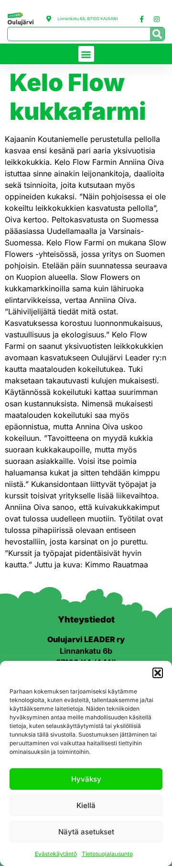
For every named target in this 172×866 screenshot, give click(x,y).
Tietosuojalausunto (107, 853)
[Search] (157, 34)
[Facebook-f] (142, 19)
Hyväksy (86, 779)
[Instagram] (156, 19)
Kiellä (86, 805)
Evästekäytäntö (56, 853)
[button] (157, 673)
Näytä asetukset (86, 831)
